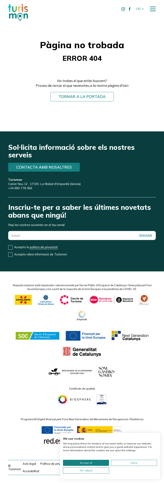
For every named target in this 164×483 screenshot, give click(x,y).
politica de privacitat (44, 247)
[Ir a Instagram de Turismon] (123, 9)
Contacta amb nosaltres (44, 167)
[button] (140, 9)
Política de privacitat (54, 464)
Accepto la (36, 247)
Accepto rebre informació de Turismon (40, 254)
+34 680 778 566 (20, 188)
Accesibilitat (31, 471)
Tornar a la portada (82, 96)
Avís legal (29, 464)
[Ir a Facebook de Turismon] (130, 9)
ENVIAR (145, 235)
